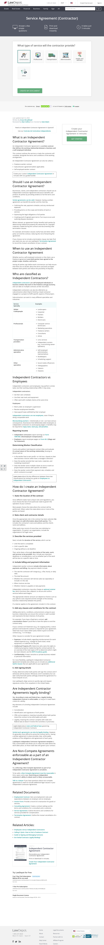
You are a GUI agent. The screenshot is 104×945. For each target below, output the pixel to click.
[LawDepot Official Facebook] (14, 941)
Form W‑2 (44, 439)
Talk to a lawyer (18, 781)
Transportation (52, 59)
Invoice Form (18, 801)
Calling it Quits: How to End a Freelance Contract (31, 832)
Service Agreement (20, 811)
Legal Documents (58, 930)
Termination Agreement (47, 241)
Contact (41, 937)
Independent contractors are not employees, (28, 415)
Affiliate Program (58, 940)
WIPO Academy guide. (39, 652)
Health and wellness (79, 59)
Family (45, 9)
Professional (38, 59)
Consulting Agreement (22, 806)
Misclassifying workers (21, 421)
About (41, 933)
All (59, 9)
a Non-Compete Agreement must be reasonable (37, 773)
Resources (56, 933)
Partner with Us (58, 937)
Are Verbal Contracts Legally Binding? (27, 837)
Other (24, 75)
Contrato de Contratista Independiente (37, 131)
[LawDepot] (12, 2)
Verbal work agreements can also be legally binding (30, 732)
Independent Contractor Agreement (39, 174)
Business (36, 9)
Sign (53, 9)
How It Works (43, 944)
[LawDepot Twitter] (17, 942)
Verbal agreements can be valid (23, 200)
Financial (26, 9)
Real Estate (16, 9)
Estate (6, 9)
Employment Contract (21, 797)
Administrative (66, 59)
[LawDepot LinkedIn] (20, 941)
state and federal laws (34, 726)
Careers (55, 944)
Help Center (42, 940)
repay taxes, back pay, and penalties (35, 427)
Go (99, 9)
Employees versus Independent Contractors (29, 830)
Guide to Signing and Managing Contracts (28, 835)
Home (41, 930)
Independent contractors (21, 283)
